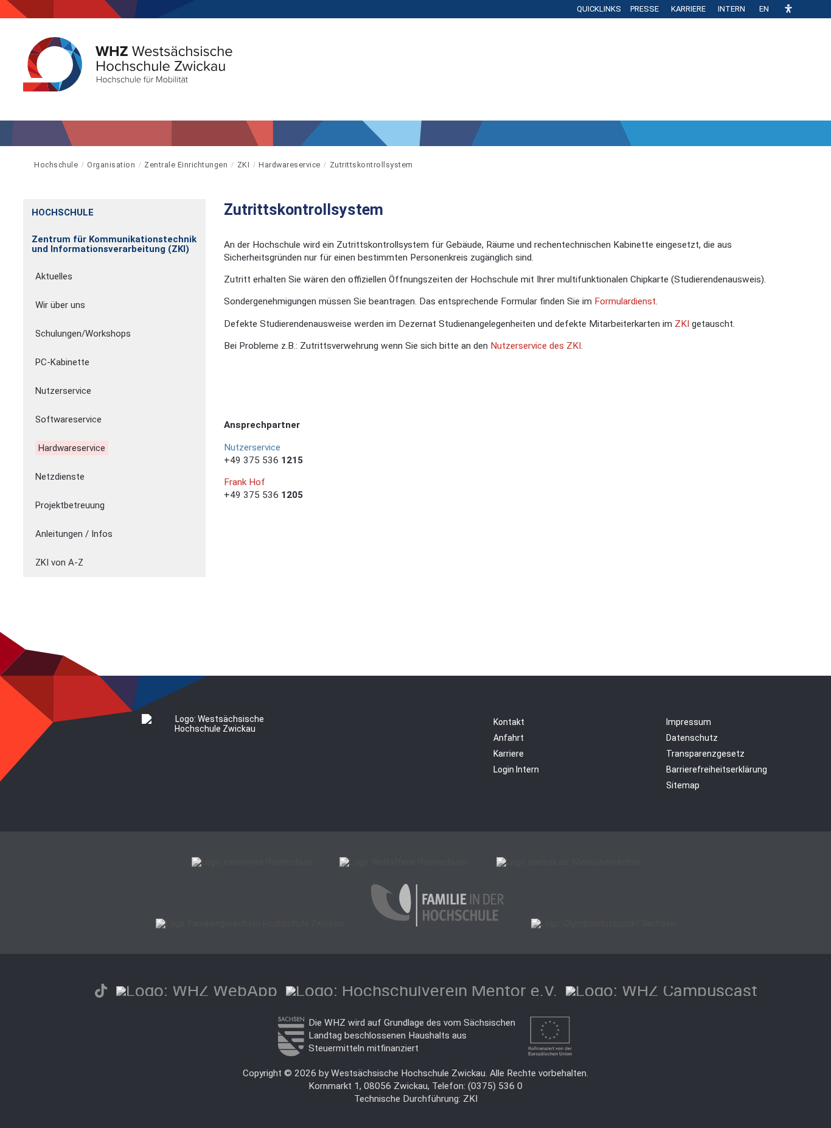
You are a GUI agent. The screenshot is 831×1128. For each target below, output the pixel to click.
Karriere (688, 8)
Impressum (688, 722)
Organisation (111, 164)
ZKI (243, 164)
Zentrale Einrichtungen (186, 164)
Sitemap (683, 785)
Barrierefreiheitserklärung (716, 769)
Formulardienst (625, 301)
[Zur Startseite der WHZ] (24, 164)
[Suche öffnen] (805, 9)
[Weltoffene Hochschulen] (404, 862)
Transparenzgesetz (705, 753)
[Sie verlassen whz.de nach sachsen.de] (291, 1053)
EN (764, 8)
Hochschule (56, 164)
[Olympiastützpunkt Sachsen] (603, 923)
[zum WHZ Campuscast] (661, 991)
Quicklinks (599, 8)
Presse (644, 8)
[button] (788, 9)
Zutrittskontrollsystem (371, 164)
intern (731, 8)
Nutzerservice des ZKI (535, 345)
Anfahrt (508, 738)
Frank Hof (244, 482)
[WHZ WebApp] (196, 991)
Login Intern (516, 769)
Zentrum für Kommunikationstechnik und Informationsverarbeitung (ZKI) (114, 244)
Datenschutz (692, 738)
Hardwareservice (290, 164)
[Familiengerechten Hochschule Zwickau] (250, 923)
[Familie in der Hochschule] (437, 923)
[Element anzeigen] (199, 208)
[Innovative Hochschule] (252, 862)
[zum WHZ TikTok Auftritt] (101, 991)
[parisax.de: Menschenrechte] (568, 862)
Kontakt (508, 722)
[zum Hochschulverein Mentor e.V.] (421, 991)
